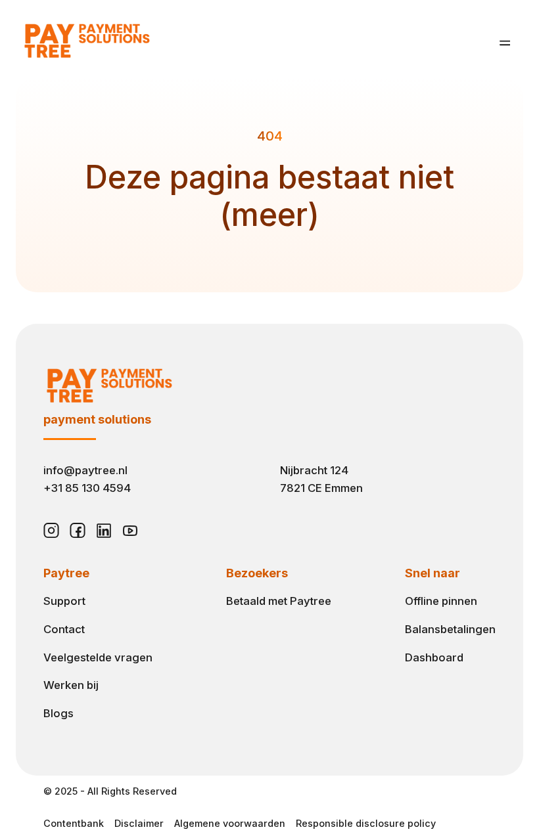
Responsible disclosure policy (366, 823)
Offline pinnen (441, 601)
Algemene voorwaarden (229, 823)
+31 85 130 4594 (87, 488)
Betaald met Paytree (278, 601)
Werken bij (71, 685)
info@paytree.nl (85, 470)
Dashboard (434, 657)
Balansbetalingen (450, 629)
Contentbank (73, 823)
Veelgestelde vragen (97, 657)
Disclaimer (139, 823)
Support (64, 601)
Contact (64, 629)
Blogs (58, 713)
